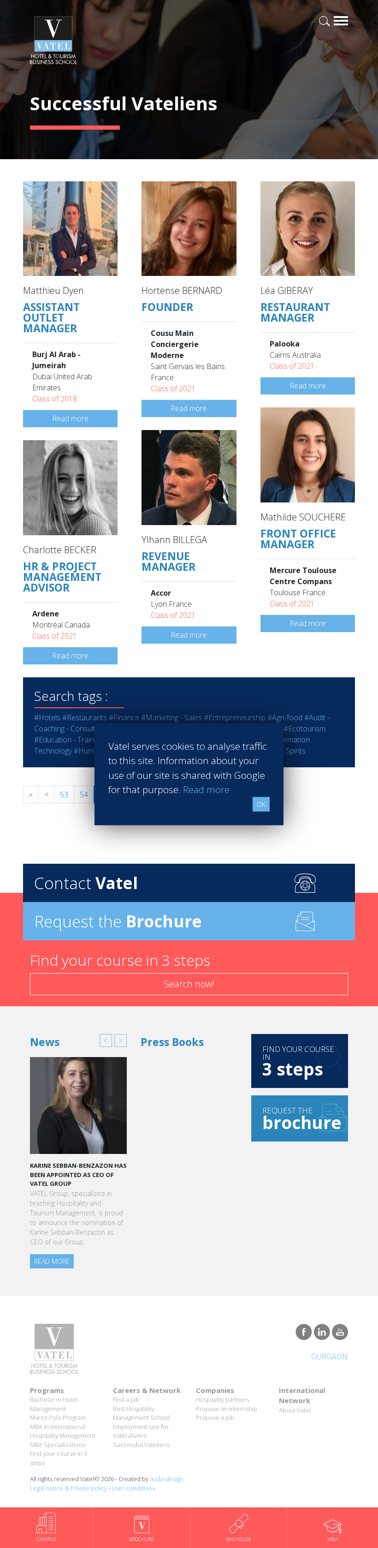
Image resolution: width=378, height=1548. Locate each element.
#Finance (124, 717)
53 (64, 794)
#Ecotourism (304, 728)
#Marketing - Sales (171, 717)
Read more (70, 418)
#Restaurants (84, 717)
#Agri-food (284, 717)
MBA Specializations (57, 1444)
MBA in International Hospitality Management (62, 1431)
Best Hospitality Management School (141, 1413)
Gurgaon (329, 1356)
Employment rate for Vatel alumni (141, 1431)
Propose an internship (226, 1409)
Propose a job (215, 1417)
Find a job (126, 1399)
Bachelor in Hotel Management (53, 1404)
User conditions (133, 1488)
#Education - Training (68, 740)
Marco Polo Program (58, 1417)
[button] (106, 1040)
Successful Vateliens (141, 1444)
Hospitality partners (222, 1399)
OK (261, 804)
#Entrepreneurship (235, 717)
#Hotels (47, 717)
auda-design (166, 1479)
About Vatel (295, 1410)
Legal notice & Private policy (68, 1488)
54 (84, 794)
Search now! (189, 984)
